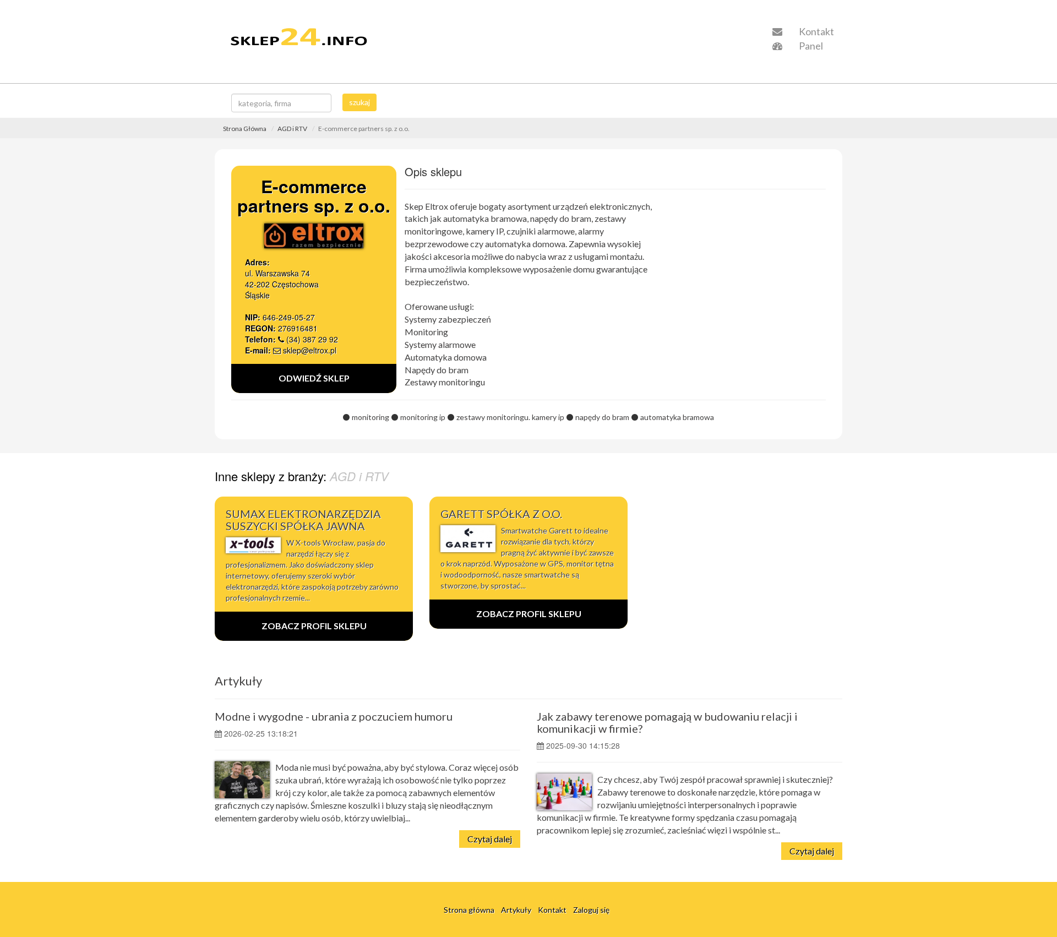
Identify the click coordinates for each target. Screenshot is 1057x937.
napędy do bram (602, 417)
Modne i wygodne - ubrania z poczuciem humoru (334, 716)
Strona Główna (244, 128)
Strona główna (469, 909)
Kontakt (815, 31)
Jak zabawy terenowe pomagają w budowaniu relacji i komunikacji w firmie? (667, 722)
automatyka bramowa (677, 417)
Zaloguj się (591, 909)
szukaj (359, 102)
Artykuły (238, 680)
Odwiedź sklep (314, 378)
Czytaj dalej (489, 839)
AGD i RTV (292, 128)
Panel (810, 46)
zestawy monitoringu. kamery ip (510, 417)
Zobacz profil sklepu (314, 625)
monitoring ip (422, 417)
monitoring (370, 417)
